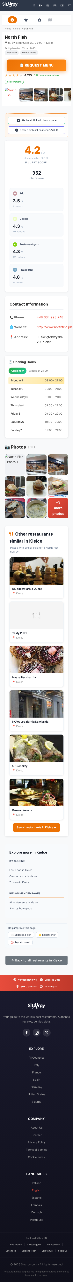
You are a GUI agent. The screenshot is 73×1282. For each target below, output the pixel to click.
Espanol (36, 1197)
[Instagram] (36, 1033)
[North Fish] (11, 94)
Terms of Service (36, 1149)
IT (34, 5)
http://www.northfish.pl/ (54, 327)
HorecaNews (53, 1244)
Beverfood (11, 1250)
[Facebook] (26, 1033)
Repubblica (16, 1244)
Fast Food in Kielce (20, 870)
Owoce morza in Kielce (23, 876)
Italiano (36, 1183)
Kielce (16, 28)
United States (36, 1094)
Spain (36, 1079)
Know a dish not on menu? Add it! (39, 130)
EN (40, 5)
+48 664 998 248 (50, 317)
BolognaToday (29, 1250)
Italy (36, 1065)
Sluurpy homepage (20, 908)
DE (62, 5)
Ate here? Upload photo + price (38, 120)
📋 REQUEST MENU (36, 65)
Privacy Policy (37, 1142)
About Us (36, 1127)
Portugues (36, 1219)
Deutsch (36, 1212)
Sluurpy (36, 1101)
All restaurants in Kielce (23, 902)
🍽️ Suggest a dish (21, 934)
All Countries (36, 1057)
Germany (36, 1087)
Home (8, 28)
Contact (37, 1135)
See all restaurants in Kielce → (36, 827)
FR (54, 5)
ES (47, 5)
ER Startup (47, 1250)
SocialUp (62, 1250)
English (36, 1190)
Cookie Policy (36, 1157)
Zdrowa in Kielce (19, 882)
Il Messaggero (34, 1244)
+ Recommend (14, 82)
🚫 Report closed (20, 942)
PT (69, 5)
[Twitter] (47, 1033)
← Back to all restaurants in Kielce (36, 960)
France (36, 1072)
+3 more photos (58, 508)
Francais (36, 1205)
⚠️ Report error (46, 934)
